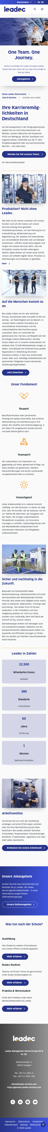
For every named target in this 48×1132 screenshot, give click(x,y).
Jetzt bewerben (15, 372)
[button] (24, 2)
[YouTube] (35, 1102)
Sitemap (24, 1125)
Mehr (4, 263)
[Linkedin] (20, 1102)
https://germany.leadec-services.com (24, 1087)
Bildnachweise (36, 1125)
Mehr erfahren (14, 956)
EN (39, 2)
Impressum (10, 1121)
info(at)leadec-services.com (24, 1084)
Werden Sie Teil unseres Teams (23, 154)
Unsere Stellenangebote (19, 904)
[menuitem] (39, 2)
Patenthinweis (11, 1125)
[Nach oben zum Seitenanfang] (43, 1124)
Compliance (38, 1121)
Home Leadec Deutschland (14, 94)
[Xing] (12, 1102)
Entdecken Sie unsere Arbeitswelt (24, 848)
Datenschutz (24, 1121)
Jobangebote (23, 79)
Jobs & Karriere (9, 97)
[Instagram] (27, 1102)
